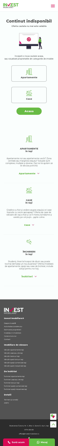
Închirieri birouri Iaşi (11, 383)
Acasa (29, 111)
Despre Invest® (10, 323)
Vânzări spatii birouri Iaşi (13, 359)
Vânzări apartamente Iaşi (14, 350)
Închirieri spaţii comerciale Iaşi (15, 386)
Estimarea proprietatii (12, 330)
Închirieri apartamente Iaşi (14, 376)
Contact (7, 339)
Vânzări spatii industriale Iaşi (15, 366)
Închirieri (27, 276)
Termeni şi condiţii (11, 400)
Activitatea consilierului (13, 326)
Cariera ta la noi (10, 336)
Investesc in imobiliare (12, 333)
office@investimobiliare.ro (29, 434)
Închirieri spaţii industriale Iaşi (15, 389)
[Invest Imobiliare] (10, 7)
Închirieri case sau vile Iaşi (13, 380)
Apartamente (27, 173)
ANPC (6, 403)
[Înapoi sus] (53, 424)
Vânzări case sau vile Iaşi (13, 353)
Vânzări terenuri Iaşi (12, 356)
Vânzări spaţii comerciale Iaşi (15, 363)
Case (27, 225)
